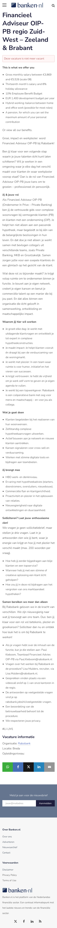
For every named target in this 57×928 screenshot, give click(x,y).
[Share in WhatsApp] (7, 767)
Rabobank (24, 743)
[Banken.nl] (33, 3)
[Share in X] (28, 767)
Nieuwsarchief (9, 847)
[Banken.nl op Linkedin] (32, 921)
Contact (6, 852)
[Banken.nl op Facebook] (24, 921)
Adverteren (8, 842)
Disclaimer (7, 869)
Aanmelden (45, 803)
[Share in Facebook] (18, 767)
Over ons (7, 836)
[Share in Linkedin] (39, 767)
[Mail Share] (49, 767)
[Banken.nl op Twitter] (15, 921)
